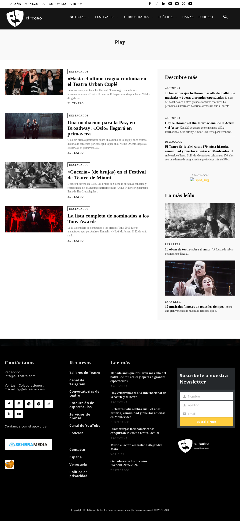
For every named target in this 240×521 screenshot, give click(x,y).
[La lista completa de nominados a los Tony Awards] (34, 219)
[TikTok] (49, 404)
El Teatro (76, 103)
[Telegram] (176, 3)
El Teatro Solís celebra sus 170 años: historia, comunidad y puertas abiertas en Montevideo (137, 413)
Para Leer (173, 244)
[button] (225, 17)
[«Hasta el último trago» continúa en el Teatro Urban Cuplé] (34, 82)
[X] (183, 3)
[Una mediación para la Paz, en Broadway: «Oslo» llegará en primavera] (34, 126)
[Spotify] (170, 3)
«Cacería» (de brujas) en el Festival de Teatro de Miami (107, 174)
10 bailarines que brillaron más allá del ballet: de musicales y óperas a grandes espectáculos (138, 377)
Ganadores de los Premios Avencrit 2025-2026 (128, 463)
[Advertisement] (77, 270)
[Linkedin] (163, 3)
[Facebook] (149, 3)
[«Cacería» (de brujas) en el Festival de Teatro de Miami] (34, 175)
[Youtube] (190, 3)
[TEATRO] (24, 18)
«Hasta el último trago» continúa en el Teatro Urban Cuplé (107, 81)
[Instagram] (156, 3)
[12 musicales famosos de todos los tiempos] (200, 278)
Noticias (117, 454)
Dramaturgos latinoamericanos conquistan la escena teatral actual (134, 431)
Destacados (78, 71)
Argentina (172, 88)
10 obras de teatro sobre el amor (188, 249)
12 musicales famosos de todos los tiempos (194, 306)
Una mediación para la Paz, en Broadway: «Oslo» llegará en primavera (101, 128)
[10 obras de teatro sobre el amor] (200, 220)
